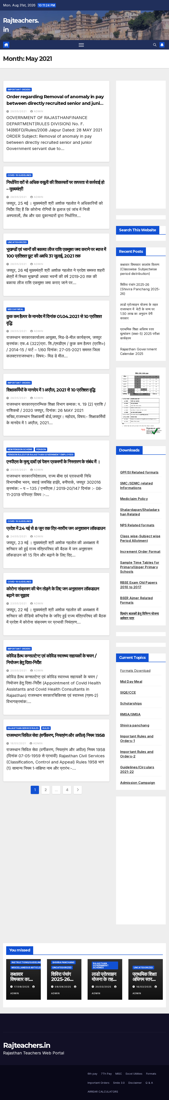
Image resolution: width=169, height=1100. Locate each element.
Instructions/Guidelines (27, 962)
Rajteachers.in (26, 1045)
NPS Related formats (137, 525)
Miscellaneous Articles (27, 967)
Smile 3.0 (119, 1082)
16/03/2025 (144, 986)
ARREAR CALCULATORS (103, 1091)
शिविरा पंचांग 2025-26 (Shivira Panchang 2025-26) (140, 289)
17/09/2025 (22, 986)
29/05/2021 (18, 111)
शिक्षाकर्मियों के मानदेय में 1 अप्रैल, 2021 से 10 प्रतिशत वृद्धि (50, 390)
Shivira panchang (134, 725)
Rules (45, 728)
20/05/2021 (18, 670)
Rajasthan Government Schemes (101, 965)
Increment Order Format (140, 551)
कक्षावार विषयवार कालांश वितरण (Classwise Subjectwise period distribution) (140, 269)
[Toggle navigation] (81, 45)
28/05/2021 (18, 196)
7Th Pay (106, 1073)
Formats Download (135, 671)
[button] (154, 45)
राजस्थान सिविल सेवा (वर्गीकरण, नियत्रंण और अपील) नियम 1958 (55, 735)
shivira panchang (63, 962)
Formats (151, 1073)
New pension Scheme (20, 449)
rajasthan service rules (23, 728)
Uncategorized (17, 242)
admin (38, 111)
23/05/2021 (18, 603)
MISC (118, 1073)
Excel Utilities (134, 1073)
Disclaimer (135, 1082)
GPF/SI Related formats (139, 472)
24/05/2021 (18, 536)
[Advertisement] (141, 145)
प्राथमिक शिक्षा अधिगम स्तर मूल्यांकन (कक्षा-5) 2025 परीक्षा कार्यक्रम (140, 333)
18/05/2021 (18, 743)
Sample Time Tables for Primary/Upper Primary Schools (139, 567)
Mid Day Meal (15, 309)
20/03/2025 (103, 986)
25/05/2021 (18, 469)
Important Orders (98, 1082)
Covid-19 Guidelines (19, 175)
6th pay (92, 1073)
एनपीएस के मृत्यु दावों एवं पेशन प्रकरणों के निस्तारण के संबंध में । (53, 461)
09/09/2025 (63, 986)
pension (41, 449)
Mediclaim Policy (134, 499)
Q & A (149, 1082)
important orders (19, 89)
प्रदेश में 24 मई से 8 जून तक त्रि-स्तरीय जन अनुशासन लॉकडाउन (55, 528)
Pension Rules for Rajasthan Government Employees (40, 454)
